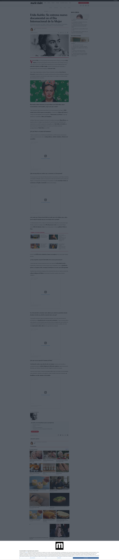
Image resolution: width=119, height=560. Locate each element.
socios (26, 552)
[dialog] (59, 550)
